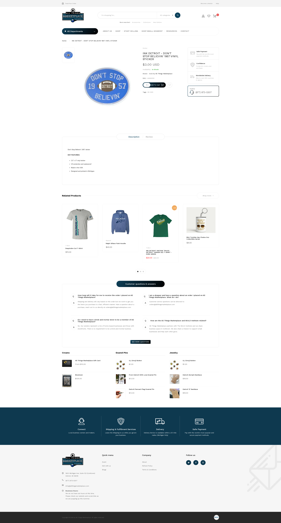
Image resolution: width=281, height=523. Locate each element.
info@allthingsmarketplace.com (77, 486)
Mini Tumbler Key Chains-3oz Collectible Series (197, 238)
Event (104, 462)
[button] (214, 16)
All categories (165, 15)
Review (149, 137)
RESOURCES (171, 31)
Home (64, 41)
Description (133, 137)
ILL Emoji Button (135, 360)
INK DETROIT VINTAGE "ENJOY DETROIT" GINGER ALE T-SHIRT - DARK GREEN (159, 252)
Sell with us (106, 466)
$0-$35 (150, 92)
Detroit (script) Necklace (192, 375)
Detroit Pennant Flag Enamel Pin (141, 389)
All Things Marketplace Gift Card (87, 360)
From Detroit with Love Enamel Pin (142, 375)
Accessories (136, 22)
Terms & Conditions (149, 470)
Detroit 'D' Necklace (190, 389)
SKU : (145, 78)
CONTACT (185, 31)
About (144, 462)
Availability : (147, 69)
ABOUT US (107, 31)
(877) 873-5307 (204, 92)
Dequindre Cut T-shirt (74, 248)
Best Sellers (157, 22)
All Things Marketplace (163, 73)
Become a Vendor (207, 3)
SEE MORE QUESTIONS (140, 342)
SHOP (117, 31)
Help (217, 3)
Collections (147, 22)
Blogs (104, 470)
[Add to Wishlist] (169, 85)
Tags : (145, 92)
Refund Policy (147, 466)
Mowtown (79, 375)
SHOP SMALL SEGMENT (152, 31)
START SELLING (131, 31)
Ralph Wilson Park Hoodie (116, 243)
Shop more (207, 196)
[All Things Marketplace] (73, 15)
